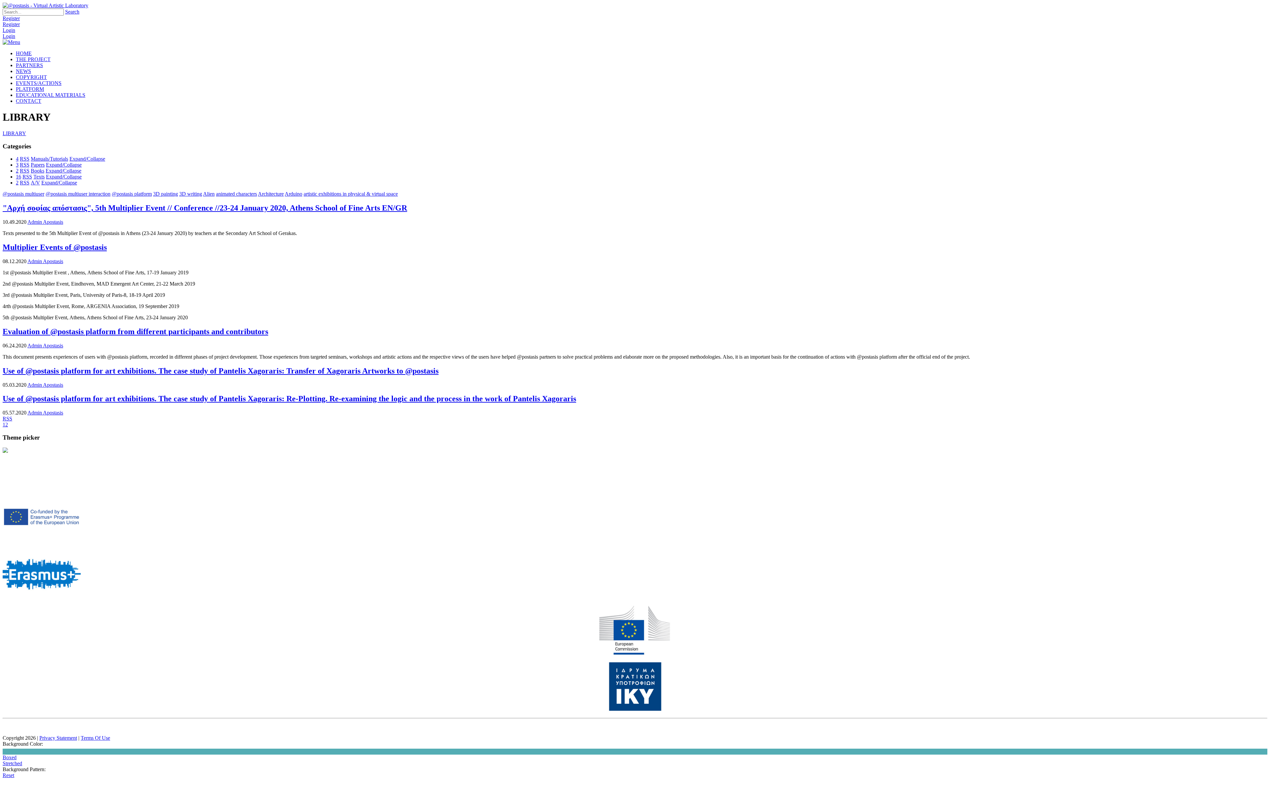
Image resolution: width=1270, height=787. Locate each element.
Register (11, 18)
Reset (8, 775)
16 (18, 176)
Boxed (10, 757)
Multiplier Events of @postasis (55, 247)
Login (9, 30)
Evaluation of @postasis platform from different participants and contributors (135, 331)
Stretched (12, 763)
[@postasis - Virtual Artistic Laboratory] (45, 5)
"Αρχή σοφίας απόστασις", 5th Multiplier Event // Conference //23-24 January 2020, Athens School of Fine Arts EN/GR (205, 208)
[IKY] (635, 709)
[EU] (635, 653)
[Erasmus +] (42, 541)
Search (72, 12)
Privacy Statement (58, 738)
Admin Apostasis (45, 222)
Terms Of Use (95, 738)
